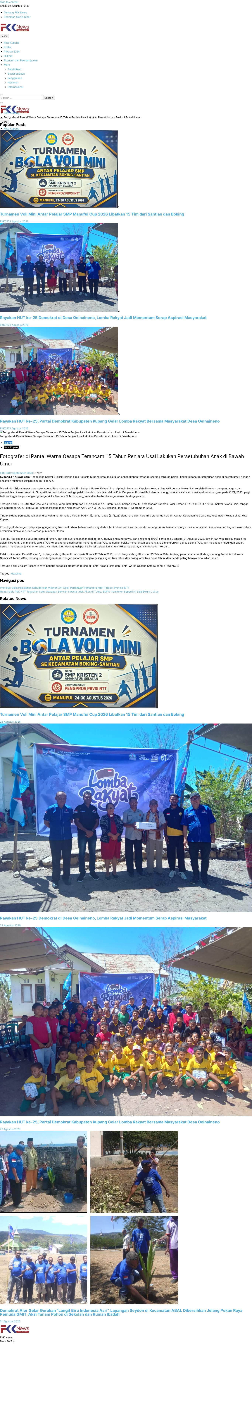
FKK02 (4, 221)
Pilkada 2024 (12, 51)
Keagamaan (15, 78)
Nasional (13, 82)
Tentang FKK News (15, 12)
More (7, 64)
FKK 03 (4, 472)
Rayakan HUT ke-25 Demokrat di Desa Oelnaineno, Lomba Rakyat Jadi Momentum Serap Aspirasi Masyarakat (103, 317)
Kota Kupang (11, 42)
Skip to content (9, 1)
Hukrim (8, 55)
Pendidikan (14, 69)
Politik (7, 47)
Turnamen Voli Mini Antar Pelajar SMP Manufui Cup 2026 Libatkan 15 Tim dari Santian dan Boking (92, 214)
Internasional (15, 86)
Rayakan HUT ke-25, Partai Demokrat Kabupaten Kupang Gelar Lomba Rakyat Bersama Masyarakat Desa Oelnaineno (110, 421)
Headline (16, 573)
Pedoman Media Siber (17, 16)
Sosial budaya (16, 73)
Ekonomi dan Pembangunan (21, 60)
